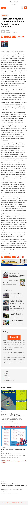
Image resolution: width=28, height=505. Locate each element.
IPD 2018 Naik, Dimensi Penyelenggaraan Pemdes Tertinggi (14, 485)
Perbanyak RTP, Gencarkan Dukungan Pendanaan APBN (17, 276)
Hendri (4, 411)
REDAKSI (6, 373)
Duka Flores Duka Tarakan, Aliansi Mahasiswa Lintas (17, 321)
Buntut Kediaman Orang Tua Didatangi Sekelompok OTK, (17, 307)
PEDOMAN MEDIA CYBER (9, 380)
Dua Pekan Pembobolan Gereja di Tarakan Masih (16, 301)
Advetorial (4, 15)
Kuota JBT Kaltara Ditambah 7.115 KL (13, 451)
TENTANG (6, 371)
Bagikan (20, 37)
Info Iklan (13, 4)
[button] (25, 7)
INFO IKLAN (6, 375)
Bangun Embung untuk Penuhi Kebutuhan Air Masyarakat (10, 283)
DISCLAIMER (7, 378)
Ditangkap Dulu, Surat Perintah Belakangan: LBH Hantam (16, 315)
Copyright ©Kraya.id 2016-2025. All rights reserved (14, 502)
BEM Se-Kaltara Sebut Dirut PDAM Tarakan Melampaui (17, 294)
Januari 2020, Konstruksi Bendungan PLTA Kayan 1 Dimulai (12, 415)
